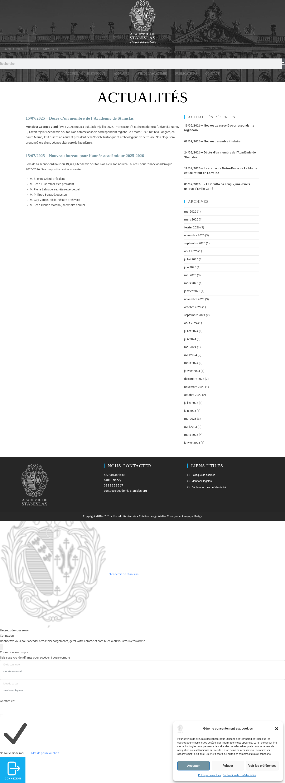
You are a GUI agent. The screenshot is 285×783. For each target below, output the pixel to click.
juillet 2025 (191, 259)
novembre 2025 (194, 235)
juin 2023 (190, 410)
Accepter (193, 766)
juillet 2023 (191, 402)
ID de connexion (12, 664)
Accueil (72, 73)
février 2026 (192, 227)
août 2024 (191, 323)
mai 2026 (190, 211)
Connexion (13, 778)
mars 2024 (191, 363)
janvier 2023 (192, 442)
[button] (277, 729)
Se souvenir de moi (12, 753)
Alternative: (7, 701)
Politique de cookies (209, 775)
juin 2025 (190, 267)
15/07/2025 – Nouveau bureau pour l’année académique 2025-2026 (85, 155)
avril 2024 (190, 355)
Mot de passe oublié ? (45, 753)
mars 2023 (191, 434)
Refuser (227, 766)
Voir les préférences (262, 766)
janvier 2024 (192, 370)
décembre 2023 (194, 378)
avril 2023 (190, 426)
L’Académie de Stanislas (123, 574)
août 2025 (191, 251)
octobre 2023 (193, 395)
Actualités (13, 49)
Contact (212, 73)
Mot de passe (10, 683)
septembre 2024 (194, 315)
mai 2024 (190, 347)
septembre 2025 (194, 243)
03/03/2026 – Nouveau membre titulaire (212, 141)
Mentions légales (202, 481)
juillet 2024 (191, 331)
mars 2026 (191, 219)
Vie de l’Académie (152, 73)
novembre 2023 (194, 387)
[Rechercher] (283, 63)
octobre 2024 (193, 307)
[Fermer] (1, 647)
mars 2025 (191, 283)
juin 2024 (190, 339)
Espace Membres (44, 49)
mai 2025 (190, 275)
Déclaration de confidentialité (239, 775)
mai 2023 (190, 418)
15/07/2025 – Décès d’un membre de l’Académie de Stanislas (80, 118)
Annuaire (121, 73)
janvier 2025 (192, 291)
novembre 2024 (194, 299)
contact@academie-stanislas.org (125, 490)
